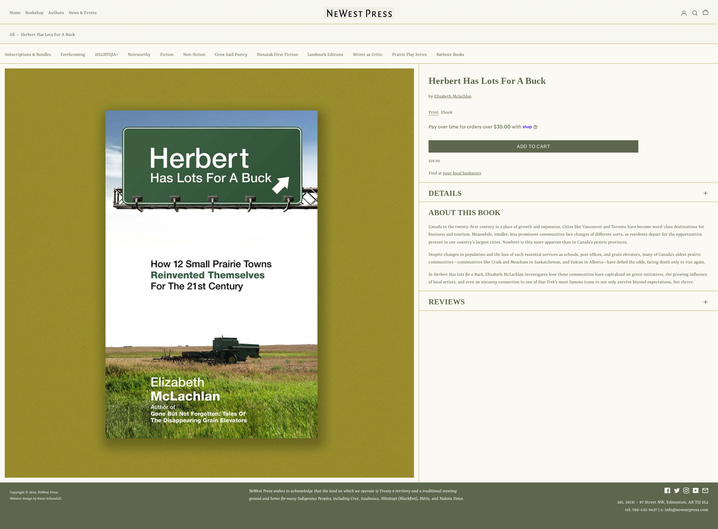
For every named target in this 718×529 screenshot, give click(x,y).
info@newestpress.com (686, 510)
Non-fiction (194, 54)
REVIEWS (447, 302)
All (12, 35)
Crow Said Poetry (231, 54)
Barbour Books (450, 54)
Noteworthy (139, 54)
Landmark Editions (325, 54)
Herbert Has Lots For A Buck (48, 35)
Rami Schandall (49, 499)
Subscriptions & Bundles (28, 54)
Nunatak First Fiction (277, 54)
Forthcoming (73, 54)
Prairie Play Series (409, 54)
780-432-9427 (644, 510)
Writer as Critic (368, 54)
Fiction (167, 54)
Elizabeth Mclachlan (452, 96)
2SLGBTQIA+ (106, 54)
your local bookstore (462, 173)
